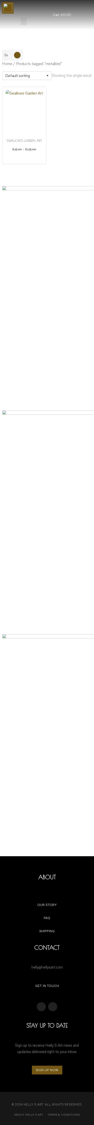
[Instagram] (52, 1006)
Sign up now (47, 1070)
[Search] (17, 55)
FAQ (47, 918)
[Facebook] (41, 1006)
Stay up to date (47, 1025)
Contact (47, 947)
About (47, 877)
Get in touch (47, 986)
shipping (47, 931)
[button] (24, 21)
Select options (24, 157)
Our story (47, 905)
